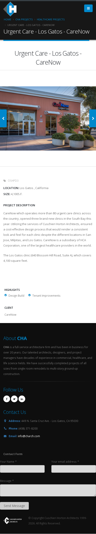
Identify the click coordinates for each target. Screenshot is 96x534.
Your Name (7, 461)
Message (5, 481)
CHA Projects (24, 19)
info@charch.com (29, 436)
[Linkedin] (22, 399)
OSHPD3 (13, 180)
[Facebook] (6, 399)
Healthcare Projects (51, 19)
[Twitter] (14, 399)
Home (7, 19)
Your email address (64, 461)
